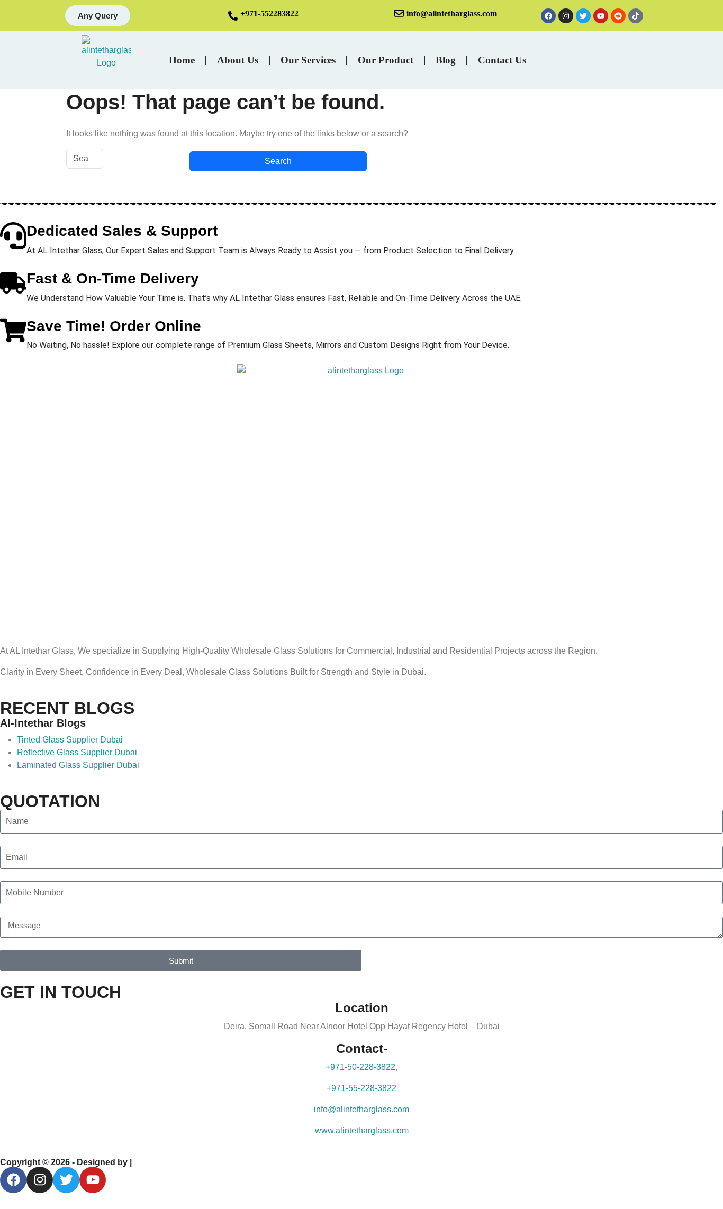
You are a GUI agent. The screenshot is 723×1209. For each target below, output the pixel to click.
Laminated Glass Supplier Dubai (78, 765)
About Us (237, 60)
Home (182, 60)
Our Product (385, 60)
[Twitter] (583, 15)
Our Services (308, 60)
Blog (446, 60)
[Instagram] (565, 15)
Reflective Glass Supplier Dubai (77, 752)
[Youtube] (600, 15)
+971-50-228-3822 (360, 1067)
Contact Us (502, 60)
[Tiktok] (635, 15)
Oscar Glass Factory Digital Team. (201, 1162)
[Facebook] (548, 15)
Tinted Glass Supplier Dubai (70, 739)
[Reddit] (618, 15)
